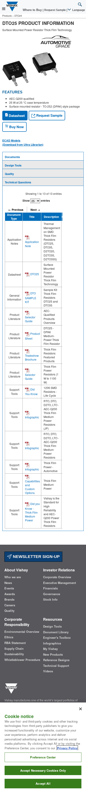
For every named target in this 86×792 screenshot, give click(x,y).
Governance (51, 594)
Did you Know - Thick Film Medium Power (32, 512)
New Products (53, 654)
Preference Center (43, 757)
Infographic (32, 417)
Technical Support (56, 666)
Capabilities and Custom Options (32, 487)
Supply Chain (14, 649)
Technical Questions (18, 182)
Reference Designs (56, 660)
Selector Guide (30, 319)
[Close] (80, 709)
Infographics (52, 643)
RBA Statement (15, 643)
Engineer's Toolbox (57, 638)
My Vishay (50, 649)
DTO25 (34, 274)
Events (9, 588)
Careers (9, 605)
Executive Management (59, 583)
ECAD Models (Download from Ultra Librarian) (22, 142)
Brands (9, 599)
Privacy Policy (67, 748)
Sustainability (14, 654)
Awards (9, 594)
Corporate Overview (57, 577)
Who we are (12, 577)
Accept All (43, 783)
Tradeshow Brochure (32, 357)
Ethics (8, 637)
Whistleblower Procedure (22, 660)
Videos (48, 671)
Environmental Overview (21, 632)
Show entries (36, 200)
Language (78, 10)
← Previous (15, 210)
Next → (35, 210)
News (8, 583)
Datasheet (16, 115)
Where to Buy (33, 10)
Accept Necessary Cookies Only (43, 770)
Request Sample (48, 115)
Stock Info (50, 599)
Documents (12, 157)
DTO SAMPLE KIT (30, 297)
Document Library (56, 632)
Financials (50, 588)
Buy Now (16, 126)
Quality (9, 174)
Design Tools (13, 165)
